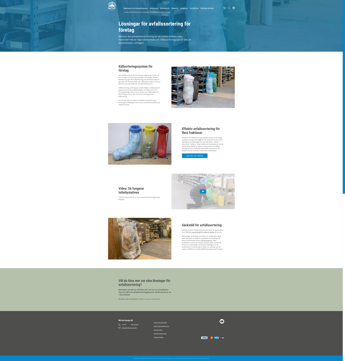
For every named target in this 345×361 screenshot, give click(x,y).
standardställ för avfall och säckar (203, 232)
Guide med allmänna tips (133, 12)
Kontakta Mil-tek (207, 8)
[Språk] (233, 8)
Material (175, 8)
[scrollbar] (344, 180)
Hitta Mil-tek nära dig (160, 333)
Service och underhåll (160, 322)
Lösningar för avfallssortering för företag (156, 12)
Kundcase (184, 8)
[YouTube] (222, 321)
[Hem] (112, 5)
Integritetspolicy (159, 337)
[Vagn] (224, 8)
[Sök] (229, 8)
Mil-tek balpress (206, 240)
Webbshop (154, 8)
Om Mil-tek (194, 8)
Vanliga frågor (158, 330)
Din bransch (164, 8)
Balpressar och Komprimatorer (136, 8)
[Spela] (203, 191)
